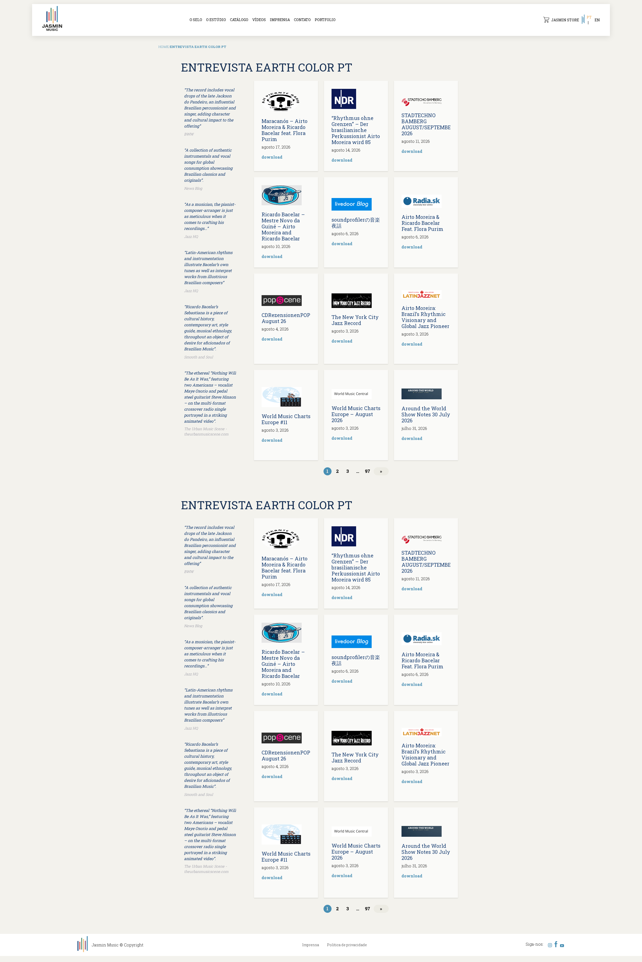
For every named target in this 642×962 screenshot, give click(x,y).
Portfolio (325, 19)
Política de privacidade (347, 944)
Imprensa (280, 19)
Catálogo (239, 19)
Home (163, 46)
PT (589, 17)
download (272, 157)
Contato (302, 19)
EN (597, 20)
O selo (196, 19)
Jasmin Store (565, 20)
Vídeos (259, 19)
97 (367, 471)
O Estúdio (216, 19)
